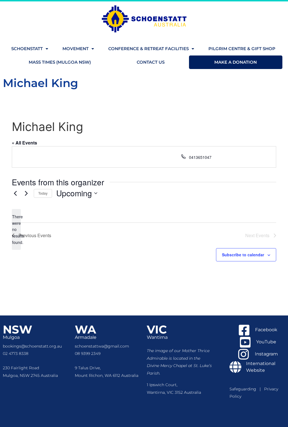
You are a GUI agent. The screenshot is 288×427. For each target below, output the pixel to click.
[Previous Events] (15, 193)
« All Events (24, 142)
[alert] (16, 229)
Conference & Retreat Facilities (148, 48)
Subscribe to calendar (243, 254)
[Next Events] (26, 193)
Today (43, 193)
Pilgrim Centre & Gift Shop (241, 48)
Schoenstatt (27, 48)
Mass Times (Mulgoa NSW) (60, 62)
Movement (75, 48)
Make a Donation (235, 62)
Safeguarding (245, 389)
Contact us (151, 62)
